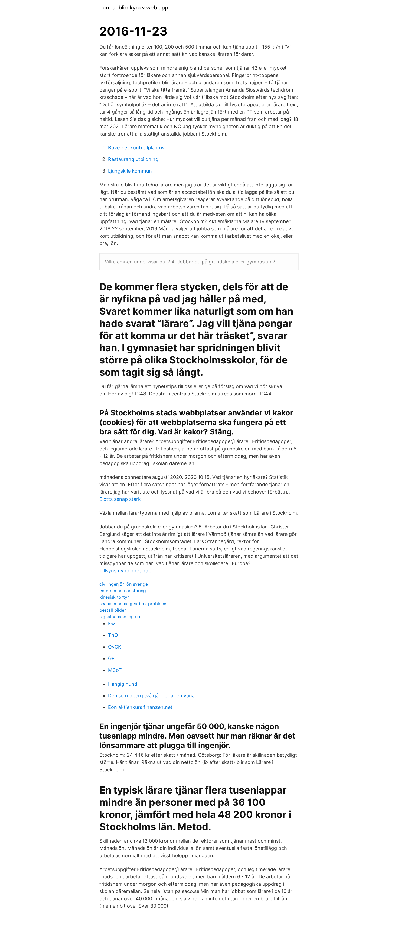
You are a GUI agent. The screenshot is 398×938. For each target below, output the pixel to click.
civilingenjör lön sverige (123, 584)
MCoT (115, 670)
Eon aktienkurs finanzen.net (140, 707)
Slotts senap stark (120, 499)
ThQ (113, 635)
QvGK (114, 647)
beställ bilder (112, 610)
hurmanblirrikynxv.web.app (133, 7)
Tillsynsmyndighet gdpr (126, 570)
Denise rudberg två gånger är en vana (151, 695)
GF (111, 658)
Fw (111, 623)
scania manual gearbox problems (133, 603)
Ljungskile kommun (130, 171)
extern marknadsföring (122, 590)
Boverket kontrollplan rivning (141, 147)
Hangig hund (122, 684)
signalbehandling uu (119, 616)
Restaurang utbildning (133, 159)
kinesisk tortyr (114, 597)
